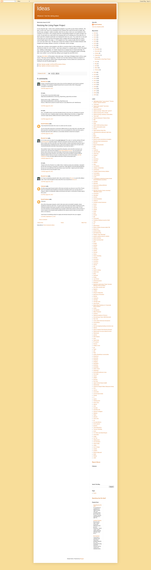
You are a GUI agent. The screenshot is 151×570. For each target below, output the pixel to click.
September (97, 55)
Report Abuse (96, 462)
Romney (95, 379)
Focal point (96, 218)
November (97, 51)
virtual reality (96, 443)
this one (72, 178)
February (97, 69)
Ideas (43, 8)
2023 (95, 35)
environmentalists (97, 199)
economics (96, 193)
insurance (95, 263)
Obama (95, 327)
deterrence (96, 187)
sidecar (95, 404)
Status (94, 415)
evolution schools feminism (99, 202)
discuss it (74, 179)
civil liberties (96, 166)
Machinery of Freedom (98, 294)
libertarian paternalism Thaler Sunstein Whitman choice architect (102, 285)
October (97, 53)
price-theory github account (65, 150)
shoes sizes (96, 402)
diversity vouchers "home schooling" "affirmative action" (102, 191)
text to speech (96, 424)
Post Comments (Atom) (49, 225)
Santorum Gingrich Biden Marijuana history (103, 386)
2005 (95, 94)
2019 (95, 43)
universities (96, 434)
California (95, 150)
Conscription (96, 173)
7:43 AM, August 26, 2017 (47, 171)
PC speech (96, 342)
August (96, 57)
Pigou (94, 349)
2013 (95, 78)
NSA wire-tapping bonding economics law (103, 326)
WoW (94, 454)
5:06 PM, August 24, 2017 (47, 88)
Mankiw (95, 296)
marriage (95, 299)
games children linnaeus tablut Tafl (101, 227)
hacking (95, 248)
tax (94, 420)
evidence (95, 200)
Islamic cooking (97, 270)
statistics (95, 413)
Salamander (96, 384)
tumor (94, 431)
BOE (94, 146)
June (96, 61)
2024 (95, 33)
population (95, 363)
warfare (95, 449)
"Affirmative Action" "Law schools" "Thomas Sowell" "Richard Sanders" (103, 102)
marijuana (95, 298)
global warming (97, 238)
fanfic (94, 213)
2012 (95, 80)
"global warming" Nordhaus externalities (102, 114)
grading (95, 245)
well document (45, 141)
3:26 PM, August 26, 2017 (47, 181)
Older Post (83, 222)
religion (95, 377)
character (95, 160)
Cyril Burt (95, 181)
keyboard (95, 275)
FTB (94, 222)
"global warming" (97, 109)
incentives (95, 261)
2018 (95, 45)
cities (94, 164)
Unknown (43, 186)
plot (94, 351)
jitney (94, 273)
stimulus (95, 416)
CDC (94, 157)
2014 (95, 76)
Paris (94, 338)
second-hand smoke (98, 393)
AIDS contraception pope (99, 127)
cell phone (95, 159)
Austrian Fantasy (97, 520)
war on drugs (96, 447)
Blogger (82, 558)
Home (62, 222)
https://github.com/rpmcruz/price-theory (49, 66)
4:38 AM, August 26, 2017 (47, 158)
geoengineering (97, 232)
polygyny (95, 361)
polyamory (95, 356)
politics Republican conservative (101, 354)
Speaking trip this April (99, 498)
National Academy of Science (100, 315)
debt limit (95, 183)
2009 (95, 86)
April (96, 65)
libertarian (95, 282)
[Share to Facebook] (57, 73)
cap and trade (96, 151)
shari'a (95, 399)
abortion (95, 121)
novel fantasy (96, 322)
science (95, 390)
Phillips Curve (96, 345)
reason (95, 376)
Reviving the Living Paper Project (103, 59)
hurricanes (95, 259)
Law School (96, 279)
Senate (95, 395)
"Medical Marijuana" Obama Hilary (101, 118)
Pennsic (95, 343)
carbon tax (95, 153)
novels (95, 324)
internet (95, 264)
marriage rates (96, 301)
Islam (94, 268)
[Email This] (52, 73)
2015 (95, 74)
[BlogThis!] (53, 73)
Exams (95, 204)
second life (96, 391)
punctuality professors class (100, 372)
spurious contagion (98, 411)
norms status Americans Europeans (101, 320)
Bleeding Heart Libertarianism (100, 141)
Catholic (95, 155)
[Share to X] (55, 73)
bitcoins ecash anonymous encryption (102, 139)
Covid (94, 176)
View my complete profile (98, 26)
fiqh (94, 216)
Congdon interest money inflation (101, 171)
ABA (94, 119)
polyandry (95, 358)
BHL (94, 134)
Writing (95, 456)
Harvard (95, 252)
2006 (95, 92)
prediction (95, 365)
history (95, 254)
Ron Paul (95, 381)
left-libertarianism (97, 280)
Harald (95, 250)
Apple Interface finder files (99, 130)
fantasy (95, 214)
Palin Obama (96, 336)
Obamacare (96, 333)
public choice (96, 368)
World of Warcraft (97, 452)
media (94, 308)
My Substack (96, 536)
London (95, 291)
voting (94, 445)
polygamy (95, 359)
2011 (95, 82)
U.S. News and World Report (100, 432)
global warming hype (98, 239)
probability (95, 367)
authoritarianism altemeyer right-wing (102, 132)
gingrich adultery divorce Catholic (101, 236)
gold (94, 241)
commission (96, 169)
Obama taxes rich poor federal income (102, 331)
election (95, 197)
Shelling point (96, 400)
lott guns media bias (98, 292)
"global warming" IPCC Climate (100, 112)
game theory (96, 225)
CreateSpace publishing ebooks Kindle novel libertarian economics (102, 179)
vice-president (96, 441)
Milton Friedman (97, 311)
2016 (95, 72)
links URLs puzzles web (99, 287)
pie (94, 347)
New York (95, 318)
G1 (94, 223)
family (94, 211)
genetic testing (96, 231)
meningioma (96, 310)
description (45, 56)
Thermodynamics (97, 427)
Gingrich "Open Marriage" (99, 234)
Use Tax (95, 438)
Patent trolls (96, 340)
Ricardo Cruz (44, 81)
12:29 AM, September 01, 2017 (48, 216)
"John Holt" (96, 116)
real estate (95, 374)
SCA (94, 388)
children (95, 162)
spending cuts (96, 409)
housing (95, 257)
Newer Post (40, 222)
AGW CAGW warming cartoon (100, 125)
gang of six (96, 229)
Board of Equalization (98, 144)
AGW (94, 123)
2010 (95, 84)
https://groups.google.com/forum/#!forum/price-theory (52, 64)
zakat (94, 457)
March (96, 67)
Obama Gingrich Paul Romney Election (102, 329)
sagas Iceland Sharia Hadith (100, 383)
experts (95, 207)
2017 (95, 47)
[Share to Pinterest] (58, 73)
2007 (95, 90)
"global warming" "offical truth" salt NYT (102, 111)
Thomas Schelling (97, 429)
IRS (94, 266)
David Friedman (45, 123)
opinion (95, 335)
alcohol (95, 128)
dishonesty (96, 188)
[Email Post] (49, 73)
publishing (95, 370)
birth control (96, 137)
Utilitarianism (96, 440)
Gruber (95, 247)
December (97, 49)
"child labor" (96, 104)
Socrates (95, 408)
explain (95, 209)
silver (94, 406)
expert (94, 206)
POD (94, 352)
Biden (94, 135)
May (96, 63)
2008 (95, 88)
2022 (95, 37)
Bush (94, 148)
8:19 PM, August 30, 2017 (47, 194)
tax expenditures (97, 422)
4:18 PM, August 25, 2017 (47, 119)
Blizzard (95, 143)
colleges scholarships (98, 168)
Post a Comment (43, 219)
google (95, 243)
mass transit (96, 303)
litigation (95, 289)
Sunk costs (96, 418)
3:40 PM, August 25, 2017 (47, 106)
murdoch (95, 313)
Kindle (94, 277)
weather (95, 450)
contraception (96, 175)
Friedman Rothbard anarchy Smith (101, 220)
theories (95, 425)
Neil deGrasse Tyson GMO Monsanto (102, 317)
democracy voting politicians (100, 185)
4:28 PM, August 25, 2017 (47, 133)
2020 (95, 41)
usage (94, 436)
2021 (95, 39)
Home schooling (97, 255)
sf (93, 397)
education (95, 195)
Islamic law (96, 272)
